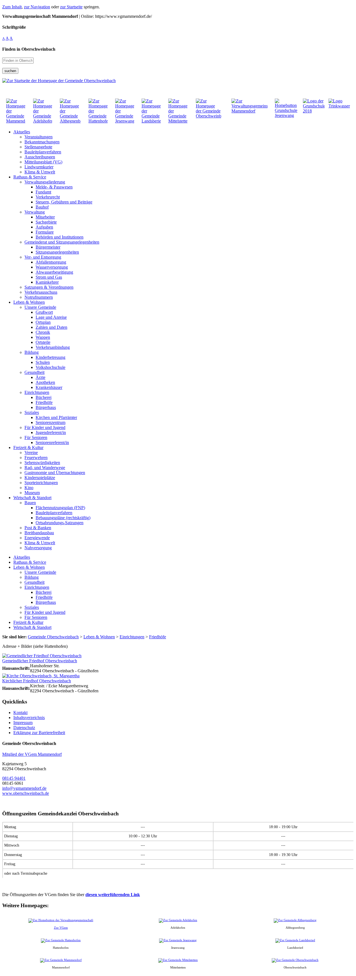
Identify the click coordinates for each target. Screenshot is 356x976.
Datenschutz (24, 727)
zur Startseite (71, 6)
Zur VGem (61, 927)
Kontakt (20, 712)
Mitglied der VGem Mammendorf (32, 754)
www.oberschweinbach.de (25, 793)
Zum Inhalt (12, 6)
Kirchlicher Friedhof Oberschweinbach (36, 680)
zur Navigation (37, 6)
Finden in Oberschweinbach (28, 49)
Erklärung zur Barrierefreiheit (39, 732)
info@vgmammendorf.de (24, 788)
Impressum (23, 722)
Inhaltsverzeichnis (29, 717)
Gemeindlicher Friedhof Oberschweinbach (39, 660)
